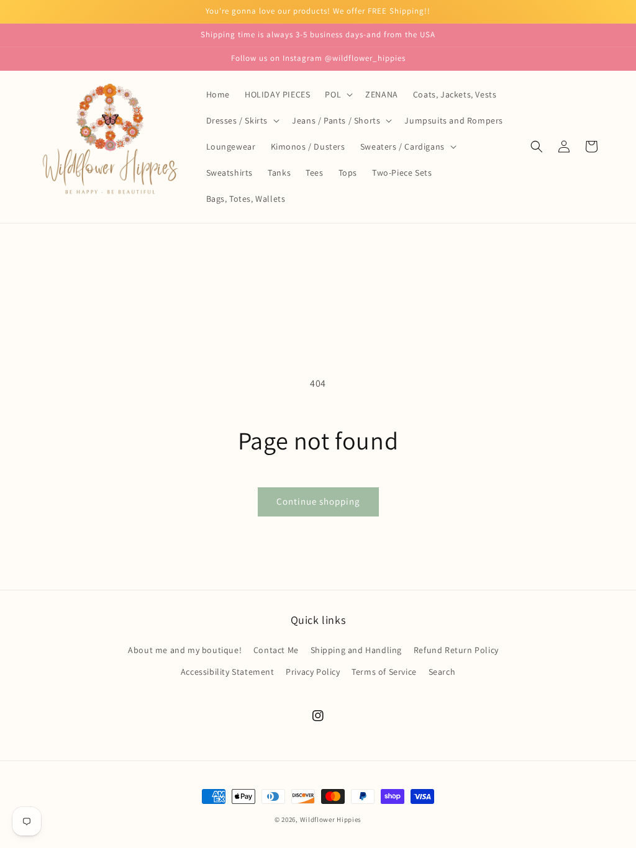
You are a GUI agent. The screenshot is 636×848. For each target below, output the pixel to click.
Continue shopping (318, 501)
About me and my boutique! (185, 650)
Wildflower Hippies (331, 819)
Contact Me (276, 650)
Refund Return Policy (456, 650)
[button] (337, 94)
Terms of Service (384, 671)
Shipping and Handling (356, 650)
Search (442, 671)
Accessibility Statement (228, 671)
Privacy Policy (313, 671)
